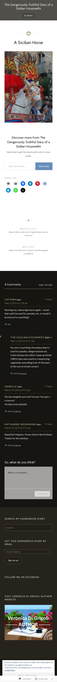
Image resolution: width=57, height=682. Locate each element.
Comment (42, 493)
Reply (49, 299)
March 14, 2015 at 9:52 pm (18, 390)
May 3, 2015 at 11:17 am (22, 341)
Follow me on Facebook (22, 577)
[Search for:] (28, 527)
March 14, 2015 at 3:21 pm (18, 428)
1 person (23, 373)
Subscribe (44, 166)
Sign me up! (13, 560)
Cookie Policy (10, 670)
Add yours (45, 285)
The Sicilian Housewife (27, 337)
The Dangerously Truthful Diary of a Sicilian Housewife (28, 6)
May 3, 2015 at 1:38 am (16, 303)
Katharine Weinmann (20, 424)
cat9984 (10, 299)
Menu (30, 15)
